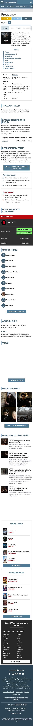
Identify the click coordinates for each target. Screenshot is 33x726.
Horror (19, 636)
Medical (19, 640)
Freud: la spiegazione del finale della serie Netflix (19, 441)
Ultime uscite (16, 565)
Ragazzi (19, 647)
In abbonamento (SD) (24, 229)
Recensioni (10, 6)
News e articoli (9, 68)
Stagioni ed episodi (11, 54)
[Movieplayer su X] (13, 674)
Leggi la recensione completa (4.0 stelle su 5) (16, 168)
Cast (6, 60)
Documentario (6, 647)
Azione (4, 640)
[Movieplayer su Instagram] (16, 674)
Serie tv (12, 10)
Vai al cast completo (16, 311)
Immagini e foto (9, 66)
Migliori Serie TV (21, 6)
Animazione (6, 634)
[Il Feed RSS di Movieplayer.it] (23, 674)
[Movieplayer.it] (10, 2)
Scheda (5, 28)
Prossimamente (16, 616)
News (3, 6)
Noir (18, 643)
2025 (13, 631)
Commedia (5, 643)
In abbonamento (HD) (24, 233)
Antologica (5, 636)
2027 (4, 631)
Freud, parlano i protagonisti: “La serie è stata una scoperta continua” (20, 471)
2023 (21, 631)
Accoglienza (9, 62)
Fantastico (5, 655)
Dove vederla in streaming (13, 58)
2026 (9, 631)
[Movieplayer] (16, 670)
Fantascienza (6, 653)
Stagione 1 (5, 141)
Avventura (5, 638)
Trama (7, 52)
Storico (19, 651)
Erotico (4, 651)
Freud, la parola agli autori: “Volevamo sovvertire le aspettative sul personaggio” (19, 455)
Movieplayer (5, 10)
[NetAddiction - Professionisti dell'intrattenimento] (20, 705)
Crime (4, 645)
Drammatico (6, 649)
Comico (5, 642)
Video (19, 28)
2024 (17, 631)
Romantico (20, 649)
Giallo (4, 657)
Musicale (19, 642)
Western (19, 657)
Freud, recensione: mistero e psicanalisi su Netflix (18, 489)
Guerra (19, 634)
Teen (18, 653)
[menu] (2, 2)
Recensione (8, 56)
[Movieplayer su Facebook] (9, 674)
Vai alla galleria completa (16, 426)
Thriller (19, 655)
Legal (18, 638)
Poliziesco (15, 75)
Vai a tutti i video (16, 380)
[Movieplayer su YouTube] (20, 674)
